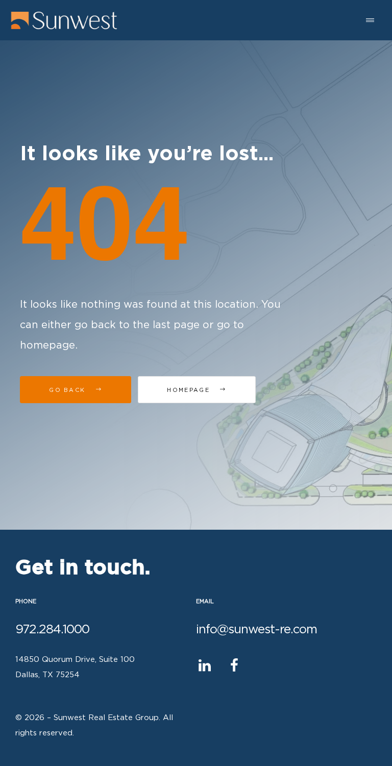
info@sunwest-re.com (256, 630)
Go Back (68, 390)
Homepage (189, 390)
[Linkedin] (204, 665)
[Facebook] (234, 665)
